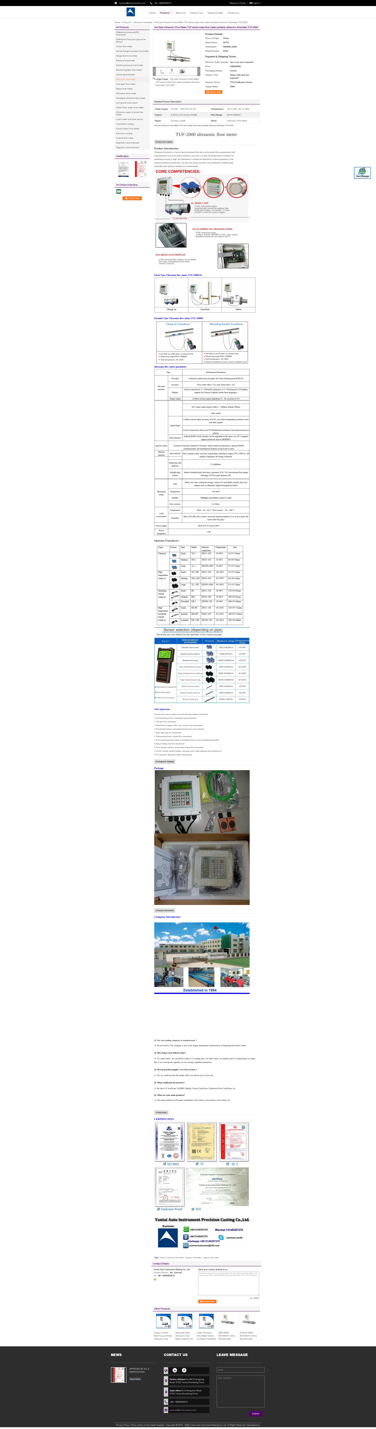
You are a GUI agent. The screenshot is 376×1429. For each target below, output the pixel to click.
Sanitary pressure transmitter (129, 65)
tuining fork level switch (127, 102)
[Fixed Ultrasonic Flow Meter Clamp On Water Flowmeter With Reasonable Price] (206, 1321)
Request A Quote (238, 3)
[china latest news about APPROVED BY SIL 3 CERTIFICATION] (118, 1375)
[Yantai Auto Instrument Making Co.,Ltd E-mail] (155, 1279)
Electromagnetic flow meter (129, 70)
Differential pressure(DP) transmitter (127, 33)
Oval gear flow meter (126, 84)
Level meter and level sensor (129, 119)
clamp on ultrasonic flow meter (171, 1257)
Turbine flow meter (125, 138)
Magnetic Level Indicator (127, 142)
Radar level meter (124, 88)
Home (152, 12)
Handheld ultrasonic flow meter (130, 98)
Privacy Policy (122, 1425)
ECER (188, 1427)
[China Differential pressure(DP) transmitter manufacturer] (130, 11)
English (255, 3)
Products (164, 12)
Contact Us (233, 12)
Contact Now (215, 92)
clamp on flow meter (211, 1257)
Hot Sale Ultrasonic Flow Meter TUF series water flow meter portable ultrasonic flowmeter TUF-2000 (178, 82)
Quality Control (215, 12)
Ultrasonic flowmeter (142, 22)
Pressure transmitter (125, 60)
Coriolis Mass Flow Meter (127, 128)
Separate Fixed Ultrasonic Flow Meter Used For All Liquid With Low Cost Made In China (184, 1338)
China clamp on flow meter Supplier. (148, 1425)
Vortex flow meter (124, 46)
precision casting (124, 133)
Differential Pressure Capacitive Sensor (131, 40)
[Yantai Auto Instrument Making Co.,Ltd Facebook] (184, 1370)
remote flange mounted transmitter (132, 51)
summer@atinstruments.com (132, 3)
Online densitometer (125, 74)
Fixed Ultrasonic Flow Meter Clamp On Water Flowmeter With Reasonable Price (206, 1338)
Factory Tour (196, 12)
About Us (181, 12)
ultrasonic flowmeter (193, 1257)
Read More (135, 1379)
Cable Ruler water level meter (130, 107)
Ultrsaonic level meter (126, 93)
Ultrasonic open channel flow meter (129, 113)
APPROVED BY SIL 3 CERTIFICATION (139, 1370)
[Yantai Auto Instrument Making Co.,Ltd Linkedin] (175, 1370)
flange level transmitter (126, 55)
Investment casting (125, 124)
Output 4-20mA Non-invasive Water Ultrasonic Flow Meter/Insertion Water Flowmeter (163, 1338)
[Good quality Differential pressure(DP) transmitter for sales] (123, 169)
